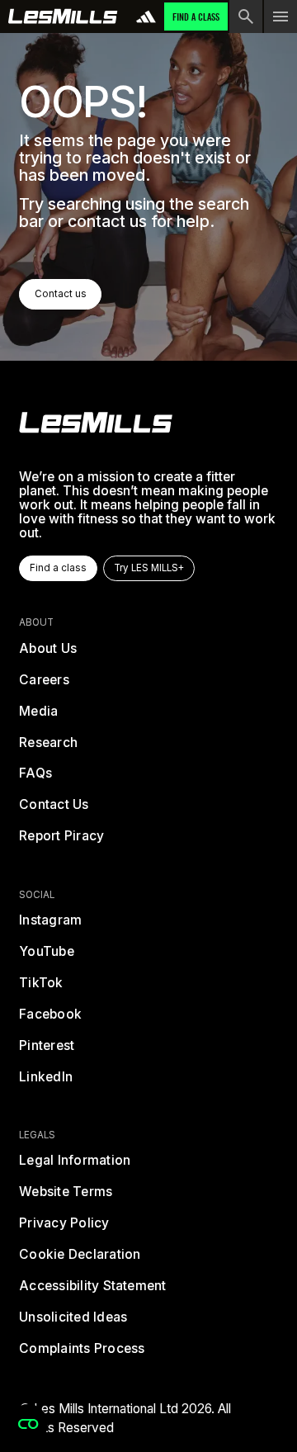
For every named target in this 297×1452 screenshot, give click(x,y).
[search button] (245, 16)
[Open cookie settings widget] (28, 1424)
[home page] (63, 16)
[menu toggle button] (280, 16)
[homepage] (95, 422)
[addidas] (146, 16)
